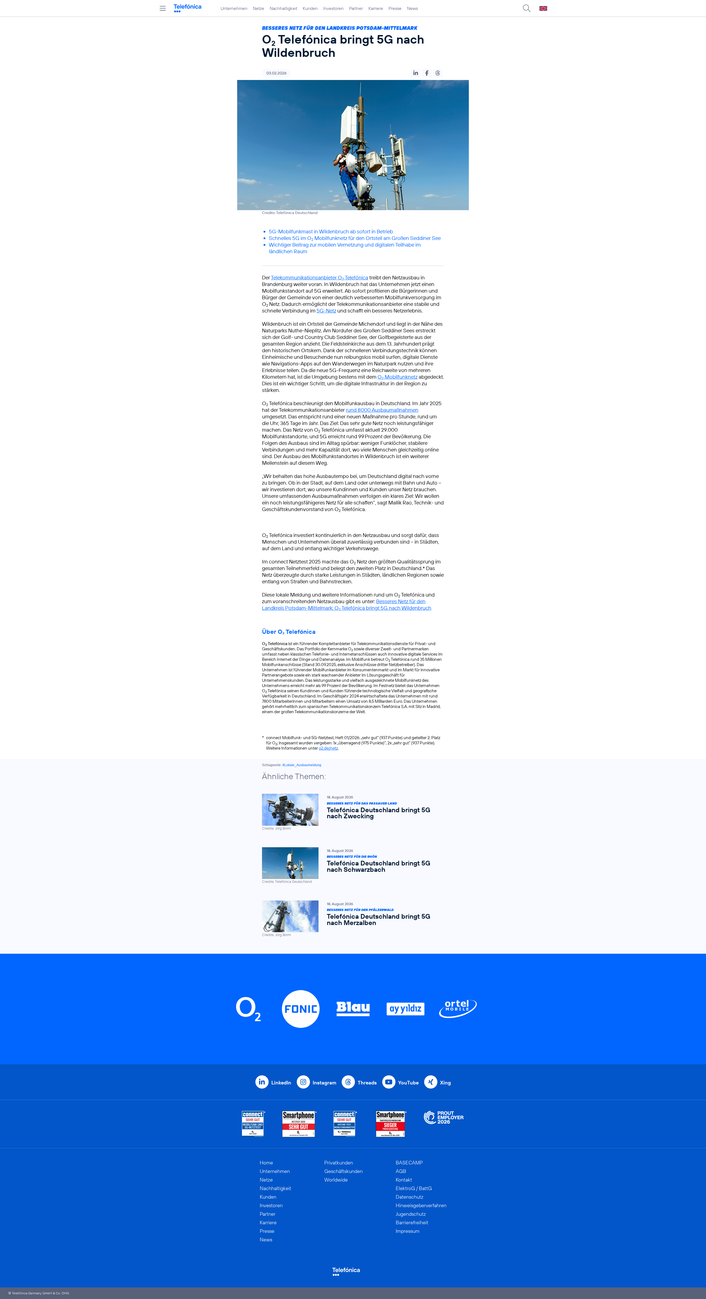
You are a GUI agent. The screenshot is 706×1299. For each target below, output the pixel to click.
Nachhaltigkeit (283, 8)
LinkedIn (281, 1082)
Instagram (324, 1082)
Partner (356, 8)
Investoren (333, 8)
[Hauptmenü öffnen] (162, 8)
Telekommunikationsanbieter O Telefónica (319, 277)
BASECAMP (409, 1162)
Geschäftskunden (343, 1171)
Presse (395, 8)
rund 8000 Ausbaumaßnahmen (382, 410)
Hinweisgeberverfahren (421, 1205)
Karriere (375, 8)
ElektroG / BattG (414, 1188)
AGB (401, 1171)
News (412, 8)
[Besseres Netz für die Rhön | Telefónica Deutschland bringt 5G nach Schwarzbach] (350, 865)
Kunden (310, 8)
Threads (367, 1082)
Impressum (407, 1231)
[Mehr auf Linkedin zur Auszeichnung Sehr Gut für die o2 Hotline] (345, 1124)
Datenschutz (409, 1197)
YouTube (408, 1082)
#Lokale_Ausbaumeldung (301, 765)
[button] (416, 73)
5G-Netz (326, 310)
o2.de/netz (328, 748)
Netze (258, 8)
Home (266, 1162)
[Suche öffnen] (526, 8)
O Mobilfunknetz (398, 376)
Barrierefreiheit (412, 1222)
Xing (445, 1082)
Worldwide (336, 1180)
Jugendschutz (411, 1214)
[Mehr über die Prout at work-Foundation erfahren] (443, 1124)
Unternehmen (234, 8)
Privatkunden (338, 1162)
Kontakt (404, 1180)
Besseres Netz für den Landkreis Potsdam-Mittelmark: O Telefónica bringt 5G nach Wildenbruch (346, 604)
